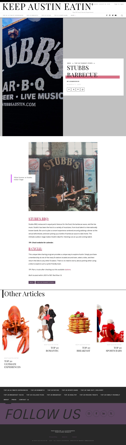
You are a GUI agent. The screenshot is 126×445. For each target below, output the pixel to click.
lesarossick (74, 81)
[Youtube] (115, 15)
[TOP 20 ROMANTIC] (47, 322)
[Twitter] (73, 89)
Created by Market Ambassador (82, 440)
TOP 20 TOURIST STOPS (84, 63)
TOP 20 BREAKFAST (83, 349)
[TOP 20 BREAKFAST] (78, 322)
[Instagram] (109, 15)
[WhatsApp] (82, 89)
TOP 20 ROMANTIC (52, 349)
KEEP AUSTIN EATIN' (11, 358)
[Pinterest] (78, 89)
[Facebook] (106, 15)
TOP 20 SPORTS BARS (114, 349)
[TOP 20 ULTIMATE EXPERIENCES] (15, 329)
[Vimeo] (112, 15)
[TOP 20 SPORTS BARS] (110, 322)
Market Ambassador (66, 432)
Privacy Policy (53, 437)
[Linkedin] (104, 413)
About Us (64, 437)
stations (68, 269)
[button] (122, 15)
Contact (74, 437)
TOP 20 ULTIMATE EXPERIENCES (12, 364)
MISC (69, 63)
